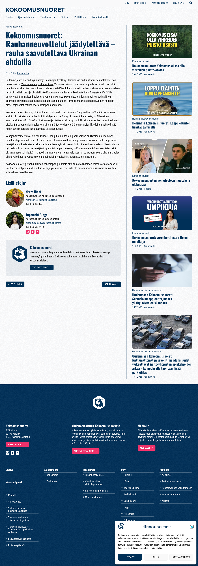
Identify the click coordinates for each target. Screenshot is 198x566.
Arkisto (165, 500)
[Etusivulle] (35, 10)
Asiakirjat (166, 474)
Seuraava (110, 284)
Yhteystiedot (140, 2)
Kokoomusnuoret (14, 26)
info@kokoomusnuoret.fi (18, 437)
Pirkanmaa (129, 513)
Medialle (145, 447)
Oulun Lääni (130, 500)
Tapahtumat (46, 17)
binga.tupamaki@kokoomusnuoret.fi (44, 222)
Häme (126, 481)
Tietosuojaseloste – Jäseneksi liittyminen (19, 519)
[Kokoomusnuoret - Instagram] (7, 453)
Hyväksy (130, 557)
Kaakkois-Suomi (131, 487)
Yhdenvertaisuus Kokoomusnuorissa (17, 509)
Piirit (63, 17)
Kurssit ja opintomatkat (96, 490)
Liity (127, 2)
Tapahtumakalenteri (95, 474)
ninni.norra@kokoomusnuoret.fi (41, 199)
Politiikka (79, 17)
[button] (191, 526)
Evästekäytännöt (16, 545)
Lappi (126, 507)
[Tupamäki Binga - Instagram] (28, 232)
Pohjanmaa (129, 520)
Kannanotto (23, 73)
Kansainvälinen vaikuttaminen (177, 487)
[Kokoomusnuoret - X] (17, 453)
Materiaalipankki (100, 17)
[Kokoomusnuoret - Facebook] (12, 453)
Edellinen (16, 284)
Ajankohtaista (25, 17)
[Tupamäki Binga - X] (37, 232)
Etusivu (9, 17)
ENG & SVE (178, 2)
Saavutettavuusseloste (19, 538)
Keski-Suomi (130, 494)
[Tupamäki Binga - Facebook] (32, 232)
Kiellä (156, 557)
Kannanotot (52, 474)
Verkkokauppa (158, 2)
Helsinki (128, 474)
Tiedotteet (52, 481)
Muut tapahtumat (93, 497)
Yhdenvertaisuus (84, 451)
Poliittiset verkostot (172, 481)
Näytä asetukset (181, 557)
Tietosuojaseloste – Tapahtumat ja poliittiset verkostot (20, 529)
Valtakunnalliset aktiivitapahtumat (94, 483)
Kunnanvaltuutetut (171, 494)
